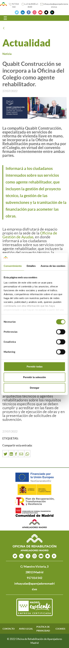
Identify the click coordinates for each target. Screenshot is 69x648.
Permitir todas (35, 366)
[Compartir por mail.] (21, 453)
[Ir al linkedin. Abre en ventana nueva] (23, 12)
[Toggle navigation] (5, 18)
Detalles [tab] (31, 266)
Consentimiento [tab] (13, 266)
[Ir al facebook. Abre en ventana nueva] (29, 12)
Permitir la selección (34, 377)
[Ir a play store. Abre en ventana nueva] (54, 556)
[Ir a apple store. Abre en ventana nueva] (47, 556)
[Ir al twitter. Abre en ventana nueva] (17, 12)
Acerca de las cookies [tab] (53, 266)
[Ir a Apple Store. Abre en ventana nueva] (46, 12)
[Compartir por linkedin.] (11, 453)
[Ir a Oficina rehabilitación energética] (3, 4)
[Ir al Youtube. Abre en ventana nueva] (40, 12)
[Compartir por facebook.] (16, 453)
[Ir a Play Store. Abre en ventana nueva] (52, 12)
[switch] (60, 331)
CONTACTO (9, 628)
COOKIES (60, 628)
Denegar (34, 387)
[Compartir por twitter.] (5, 453)
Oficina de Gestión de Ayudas (29, 235)
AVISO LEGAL (26, 628)
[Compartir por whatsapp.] (27, 453)
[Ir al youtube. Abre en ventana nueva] (41, 556)
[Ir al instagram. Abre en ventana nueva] (35, 12)
